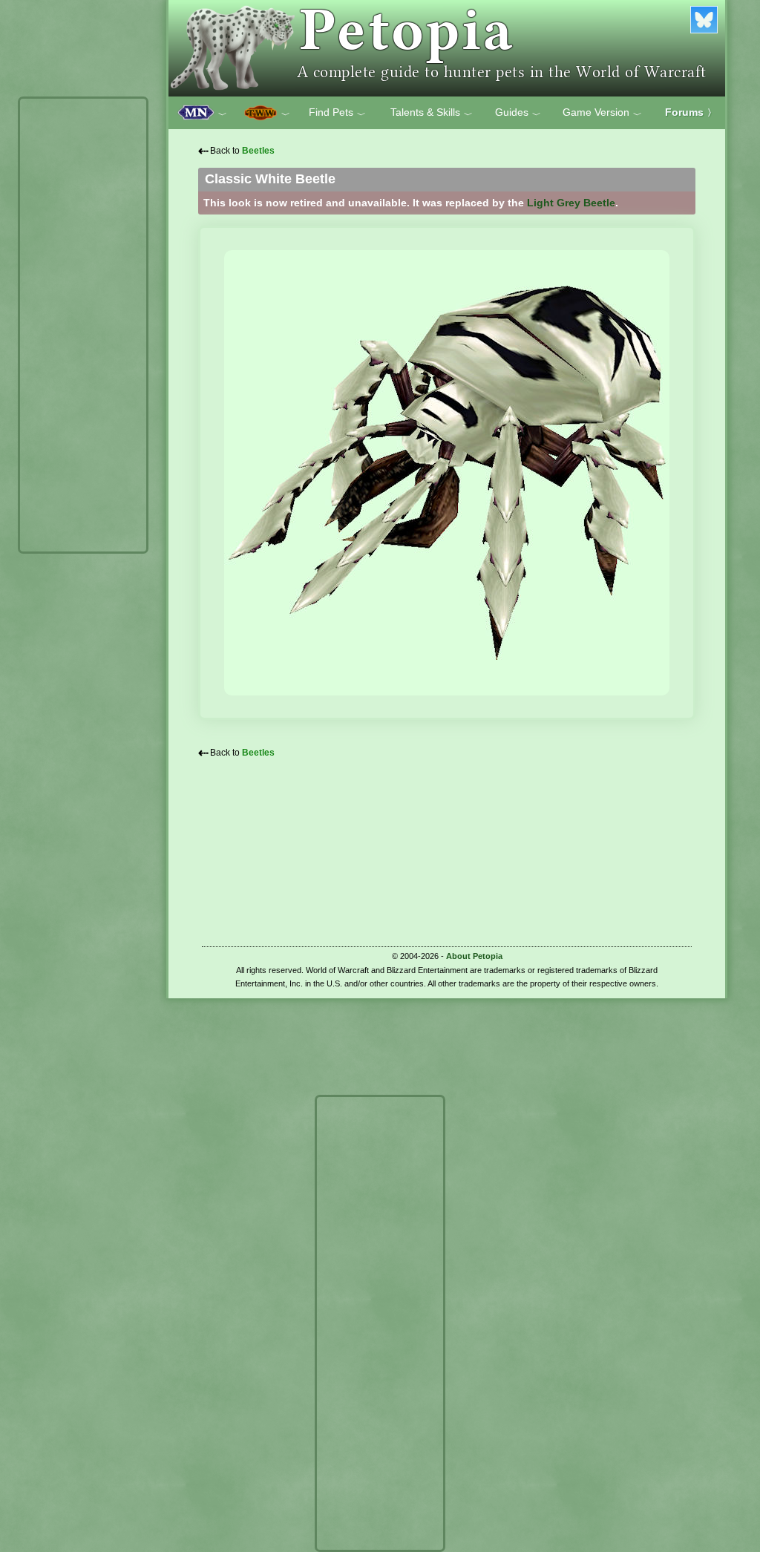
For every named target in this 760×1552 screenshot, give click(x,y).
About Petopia (474, 956)
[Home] (446, 48)
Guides (518, 112)
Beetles (258, 150)
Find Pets (337, 112)
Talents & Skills (431, 112)
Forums (690, 112)
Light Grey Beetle (571, 203)
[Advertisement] (83, 325)
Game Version (602, 112)
